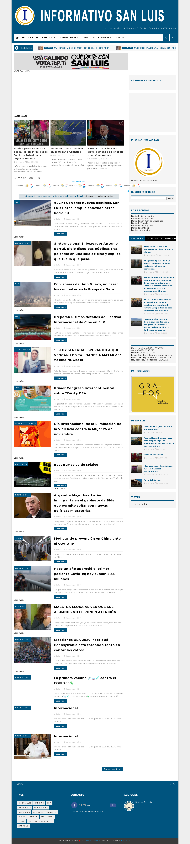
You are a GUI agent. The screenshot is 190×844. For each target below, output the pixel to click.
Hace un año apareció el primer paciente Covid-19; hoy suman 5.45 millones (84, 574)
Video (18, 538)
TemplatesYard (92, 841)
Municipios (24, 807)
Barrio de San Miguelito (142, 216)
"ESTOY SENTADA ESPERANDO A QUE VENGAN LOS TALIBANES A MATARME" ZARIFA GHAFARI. (87, 355)
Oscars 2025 (137, 350)
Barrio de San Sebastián (142, 218)
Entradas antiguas (112, 769)
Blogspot (125, 841)
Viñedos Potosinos (153, 455)
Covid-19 (51, 812)
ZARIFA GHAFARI (22, 350)
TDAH (17, 388)
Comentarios (168, 239)
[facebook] (171, 784)
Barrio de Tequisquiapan (142, 225)
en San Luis (107, 48)
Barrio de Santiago (140, 228)
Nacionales (21, 116)
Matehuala (47, 817)
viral (21, 821)
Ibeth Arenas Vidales (40, 821)
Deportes (24, 812)
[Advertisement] (69, 94)
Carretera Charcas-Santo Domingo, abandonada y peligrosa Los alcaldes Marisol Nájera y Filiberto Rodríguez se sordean (156, 324)
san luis (39, 803)
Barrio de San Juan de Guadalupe (147, 221)
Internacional (22, 243)
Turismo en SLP (68, 37)
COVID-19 (103, 37)
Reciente (137, 238)
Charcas (38, 812)
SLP (16, 202)
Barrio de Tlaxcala (139, 223)
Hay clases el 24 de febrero (144, 360)
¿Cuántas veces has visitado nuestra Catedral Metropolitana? (158, 469)
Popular (153, 238)
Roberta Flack (138, 352)
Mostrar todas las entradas (99, 196)
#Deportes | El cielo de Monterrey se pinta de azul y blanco (63, 48)
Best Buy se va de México (76, 465)
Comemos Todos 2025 (142, 348)
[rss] (174, 784)
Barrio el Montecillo (140, 230)
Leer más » (61, 234)
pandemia (20, 606)
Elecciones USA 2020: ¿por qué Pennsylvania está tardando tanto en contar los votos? (87, 645)
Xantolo (23, 826)
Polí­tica (89, 37)
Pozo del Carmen (152, 480)
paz (17, 284)
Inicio (19, 784)
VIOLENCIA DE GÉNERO (25, 423)
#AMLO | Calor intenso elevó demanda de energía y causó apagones (105, 152)
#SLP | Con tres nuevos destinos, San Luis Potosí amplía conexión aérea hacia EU (87, 208)
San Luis (47, 37)
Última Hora (30, 37)
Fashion (33, 817)
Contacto (122, 37)
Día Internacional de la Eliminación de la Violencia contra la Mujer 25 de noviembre (87, 429)
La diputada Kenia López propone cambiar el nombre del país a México (151, 356)
